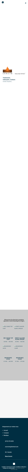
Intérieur (14, 154)
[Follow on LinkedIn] (14, 464)
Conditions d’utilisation (21, 466)
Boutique (6, 435)
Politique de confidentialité (8, 468)
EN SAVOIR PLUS (6, 230)
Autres (14, 195)
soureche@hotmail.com (11, 446)
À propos (6, 433)
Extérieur (14, 134)
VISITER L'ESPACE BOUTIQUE (14, 371)
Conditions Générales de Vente (8, 466)
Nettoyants (14, 175)
